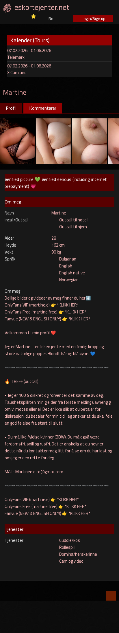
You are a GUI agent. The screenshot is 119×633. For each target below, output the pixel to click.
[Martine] (17, 140)
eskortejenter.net (41, 7)
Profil (11, 107)
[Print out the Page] (102, 91)
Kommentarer (42, 107)
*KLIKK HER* (68, 305)
